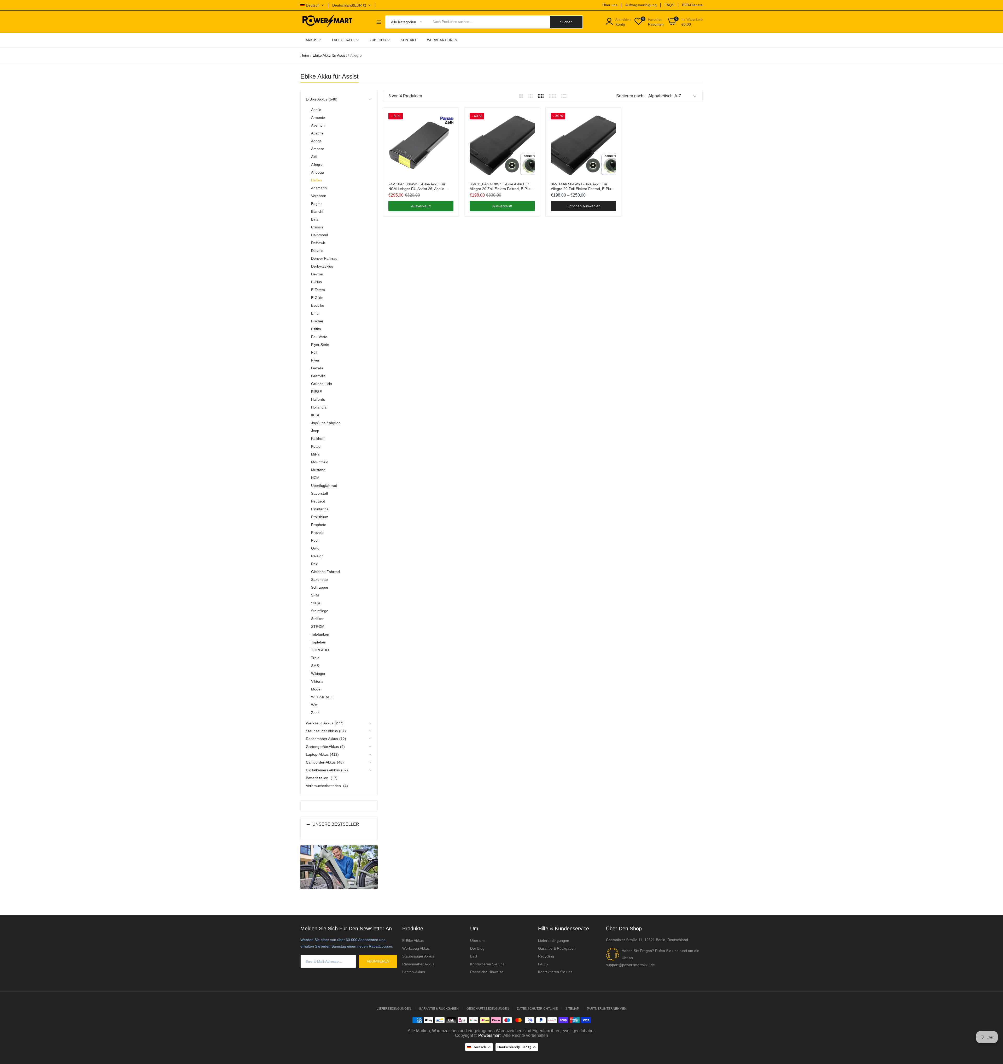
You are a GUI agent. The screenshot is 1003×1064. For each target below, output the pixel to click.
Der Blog (477, 948)
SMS (315, 666)
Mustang (318, 470)
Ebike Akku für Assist (330, 55)
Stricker (317, 619)
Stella (315, 603)
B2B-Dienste (692, 5)
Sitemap (572, 1008)
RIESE (316, 391)
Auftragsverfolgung (641, 5)
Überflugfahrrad (324, 485)
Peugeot (318, 501)
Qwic (315, 548)
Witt (314, 705)
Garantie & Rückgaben (557, 948)
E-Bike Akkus (413, 940)
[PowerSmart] (327, 22)
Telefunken (320, 634)
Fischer (317, 321)
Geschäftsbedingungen (487, 1008)
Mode (315, 689)
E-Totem (318, 290)
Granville (318, 376)
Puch (315, 540)
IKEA (315, 415)
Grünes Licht (321, 384)
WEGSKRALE (322, 697)
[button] (339, 828)
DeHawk (318, 243)
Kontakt (409, 40)
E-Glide (317, 297)
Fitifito (316, 329)
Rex (314, 564)
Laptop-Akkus (413, 972)
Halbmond (319, 235)
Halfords (318, 399)
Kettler (316, 446)
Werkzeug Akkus (416, 948)
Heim (304, 55)
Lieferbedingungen (553, 940)
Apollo (316, 110)
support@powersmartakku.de (630, 965)
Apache (317, 133)
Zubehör (378, 40)
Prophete (318, 525)
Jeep (315, 431)
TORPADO (320, 650)
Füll (314, 352)
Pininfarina (320, 509)
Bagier (316, 204)
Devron (317, 274)
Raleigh (317, 556)
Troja (315, 658)
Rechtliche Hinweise (486, 972)
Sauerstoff (319, 493)
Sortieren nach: (630, 96)
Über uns (609, 5)
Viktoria (317, 681)
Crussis (317, 227)
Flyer (315, 360)
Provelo (317, 532)
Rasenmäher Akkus (418, 964)
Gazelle (317, 368)
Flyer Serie (320, 344)
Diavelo (317, 251)
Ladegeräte (344, 40)
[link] (448, 117)
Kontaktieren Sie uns (487, 964)
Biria (314, 219)
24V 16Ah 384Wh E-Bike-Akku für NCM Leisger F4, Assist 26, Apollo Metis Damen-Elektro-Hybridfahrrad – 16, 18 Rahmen (419, 186)
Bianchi (317, 211)
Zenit (315, 713)
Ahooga (317, 172)
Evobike (317, 305)
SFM (315, 595)
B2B (473, 956)
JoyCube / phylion (326, 423)
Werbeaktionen (442, 40)
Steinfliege (319, 611)
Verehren (318, 196)
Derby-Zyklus (322, 266)
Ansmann (319, 188)
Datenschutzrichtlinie (537, 1008)
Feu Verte (319, 337)
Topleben (318, 642)
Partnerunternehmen (607, 1008)
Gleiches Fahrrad (325, 572)
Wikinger (318, 673)
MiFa (315, 454)
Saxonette (319, 579)
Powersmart (489, 1035)
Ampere (317, 149)
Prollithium (319, 517)
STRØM (317, 626)
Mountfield (319, 462)
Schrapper (319, 587)
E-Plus (316, 282)
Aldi (314, 157)
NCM (315, 478)
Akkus (312, 40)
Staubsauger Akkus (418, 956)
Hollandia (318, 407)
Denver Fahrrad (324, 258)
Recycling (546, 956)
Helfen (316, 180)
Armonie (318, 117)
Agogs (316, 141)
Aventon (318, 125)
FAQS (669, 5)
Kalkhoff (317, 438)
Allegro (317, 164)
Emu (315, 313)
